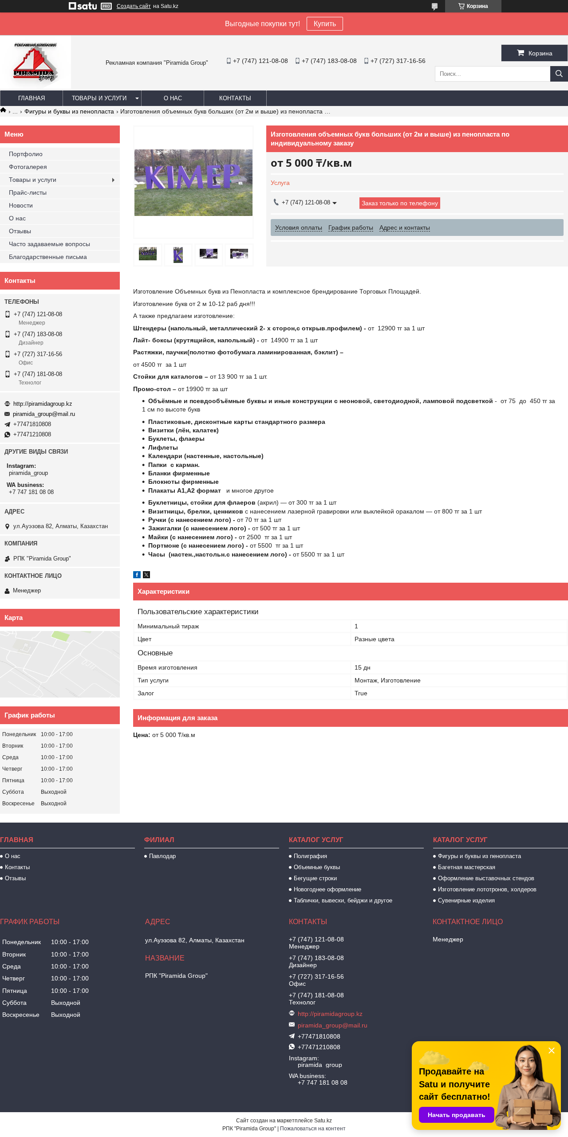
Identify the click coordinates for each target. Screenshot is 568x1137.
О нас (173, 98)
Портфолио (26, 153)
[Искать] (559, 74)
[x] (146, 576)
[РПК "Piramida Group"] (35, 86)
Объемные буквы (317, 867)
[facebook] (137, 576)
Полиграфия (310, 856)
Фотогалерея (28, 166)
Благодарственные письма (48, 256)
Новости (21, 205)
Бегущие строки (315, 878)
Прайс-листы (28, 192)
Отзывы (20, 231)
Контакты (235, 98)
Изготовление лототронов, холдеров (487, 889)
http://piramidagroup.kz (42, 403)
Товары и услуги (99, 98)
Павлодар (162, 856)
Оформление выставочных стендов (486, 878)
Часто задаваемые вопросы (49, 243)
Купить (325, 23)
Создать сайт (134, 6)
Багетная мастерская (466, 867)
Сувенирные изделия (466, 900)
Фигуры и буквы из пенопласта (69, 111)
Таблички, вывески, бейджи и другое (343, 900)
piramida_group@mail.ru (44, 414)
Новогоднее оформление (327, 889)
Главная (31, 98)
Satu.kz (323, 1120)
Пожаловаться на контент (313, 1128)
